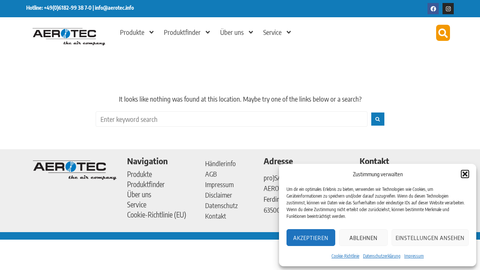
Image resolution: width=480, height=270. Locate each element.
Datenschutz (221, 205)
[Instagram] (448, 8)
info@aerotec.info (114, 7)
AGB (211, 174)
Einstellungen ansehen (430, 237)
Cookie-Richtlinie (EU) (156, 214)
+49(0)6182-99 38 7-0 (68, 7)
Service (272, 32)
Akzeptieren (310, 237)
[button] (465, 174)
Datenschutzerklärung (381, 256)
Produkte (132, 32)
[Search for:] (232, 119)
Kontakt (215, 216)
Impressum (414, 256)
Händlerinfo (220, 163)
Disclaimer (218, 194)
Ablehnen (364, 237)
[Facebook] (433, 8)
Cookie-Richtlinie (345, 256)
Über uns (232, 32)
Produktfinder (182, 32)
